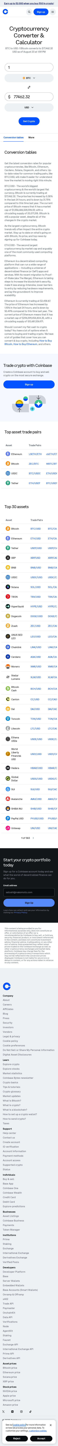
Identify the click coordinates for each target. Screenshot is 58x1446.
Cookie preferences (14, 1045)
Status (6, 1169)
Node (6, 1326)
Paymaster (9, 1308)
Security (7, 1022)
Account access (11, 1160)
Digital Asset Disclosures (17, 1054)
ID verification (11, 1146)
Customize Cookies (37, 1431)
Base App (8, 1183)
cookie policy (19, 1425)
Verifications (10, 1321)
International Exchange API (18, 1349)
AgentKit (8, 1330)
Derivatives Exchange (15, 1257)
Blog (5, 1013)
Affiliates (8, 1009)
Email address (10, 885)
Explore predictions (14, 1206)
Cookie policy (10, 1041)
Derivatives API (11, 1358)
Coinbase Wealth (12, 1192)
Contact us (9, 1137)
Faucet (7, 1340)
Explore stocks (11, 1068)
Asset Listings (11, 1216)
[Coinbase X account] (3, 1412)
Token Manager (11, 1229)
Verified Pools (11, 1262)
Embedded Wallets (13, 1285)
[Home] (5, 12)
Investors (8, 1027)
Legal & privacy (11, 1036)
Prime (6, 1239)
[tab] (13, 137)
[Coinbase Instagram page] (21, 1412)
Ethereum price (11, 1372)
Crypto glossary (12, 1091)
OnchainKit (9, 1312)
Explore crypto (11, 1064)
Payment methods (13, 1155)
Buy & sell (8, 1179)
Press (6, 1018)
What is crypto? (11, 1105)
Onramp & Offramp (13, 1294)
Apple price (9, 1395)
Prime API (8, 1353)
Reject (16, 1438)
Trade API (8, 1303)
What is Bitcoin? (12, 1100)
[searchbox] (29, 107)
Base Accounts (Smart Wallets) (20, 1290)
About (6, 1000)
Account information (14, 1151)
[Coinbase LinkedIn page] (12, 1412)
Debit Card (9, 1201)
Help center (9, 1133)
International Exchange (16, 1253)
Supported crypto (13, 1164)
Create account (11, 1142)
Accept (41, 1438)
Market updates (12, 1096)
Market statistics (12, 1073)
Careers (7, 1004)
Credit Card (9, 1197)
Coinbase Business (13, 1220)
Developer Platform (14, 1271)
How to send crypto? (14, 1118)
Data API (7, 1317)
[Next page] (33, 838)
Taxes (6, 1123)
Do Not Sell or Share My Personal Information (28, 1050)
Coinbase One (10, 1188)
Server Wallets (11, 1280)
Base (5, 1276)
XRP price (8, 1381)
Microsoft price (11, 1400)
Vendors (7, 1031)
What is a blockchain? (15, 1109)
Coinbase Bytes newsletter (18, 1077)
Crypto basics (10, 1082)
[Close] (50, 1425)
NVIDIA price (10, 1391)
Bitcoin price (10, 1367)
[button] (53, 12)
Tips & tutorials (11, 1087)
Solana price (10, 1377)
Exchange (8, 1248)
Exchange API (10, 1344)
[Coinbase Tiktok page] (30, 1412)
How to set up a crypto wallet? (20, 1114)
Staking (7, 1243)
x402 (5, 1299)
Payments (8, 1225)
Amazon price (10, 1404)
